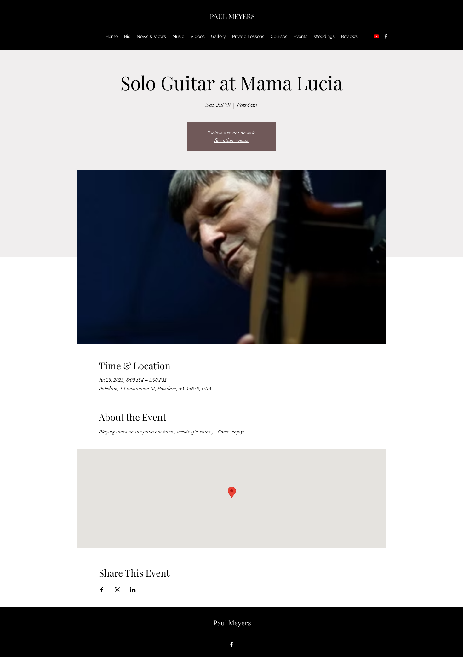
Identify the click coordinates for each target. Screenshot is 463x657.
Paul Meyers (232, 622)
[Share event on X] (117, 589)
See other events (231, 140)
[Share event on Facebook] (102, 589)
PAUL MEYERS (232, 16)
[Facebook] (386, 36)
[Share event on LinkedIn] (133, 589)
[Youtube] (376, 36)
